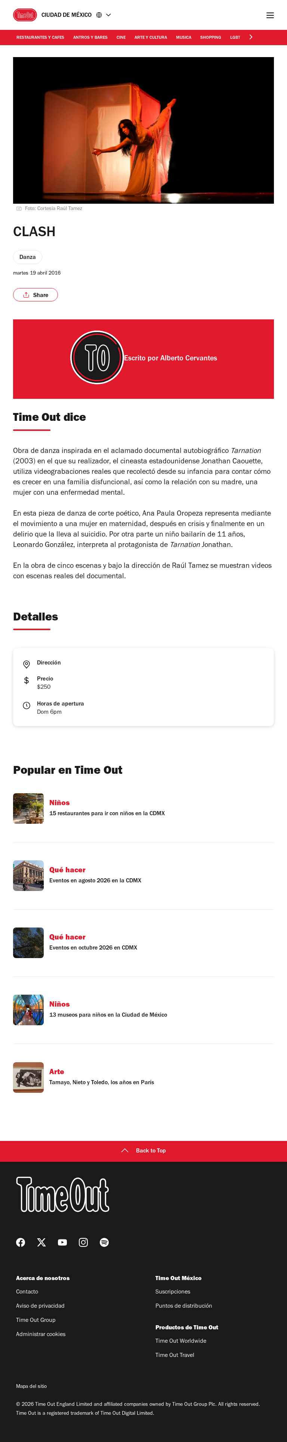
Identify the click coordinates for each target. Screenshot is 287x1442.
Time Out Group (36, 1321)
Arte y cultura (151, 38)
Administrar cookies (40, 1335)
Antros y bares (90, 38)
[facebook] (20, 1242)
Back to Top (151, 1151)
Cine (121, 38)
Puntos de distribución (183, 1307)
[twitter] (41, 1242)
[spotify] (104, 1242)
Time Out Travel (174, 1356)
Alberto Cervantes (188, 359)
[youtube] (62, 1242)
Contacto (27, 1292)
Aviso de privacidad (40, 1307)
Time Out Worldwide (180, 1342)
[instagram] (83, 1242)
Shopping (210, 38)
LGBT (235, 38)
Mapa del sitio (31, 1387)
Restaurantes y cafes (40, 38)
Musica (183, 38)
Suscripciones (172, 1292)
